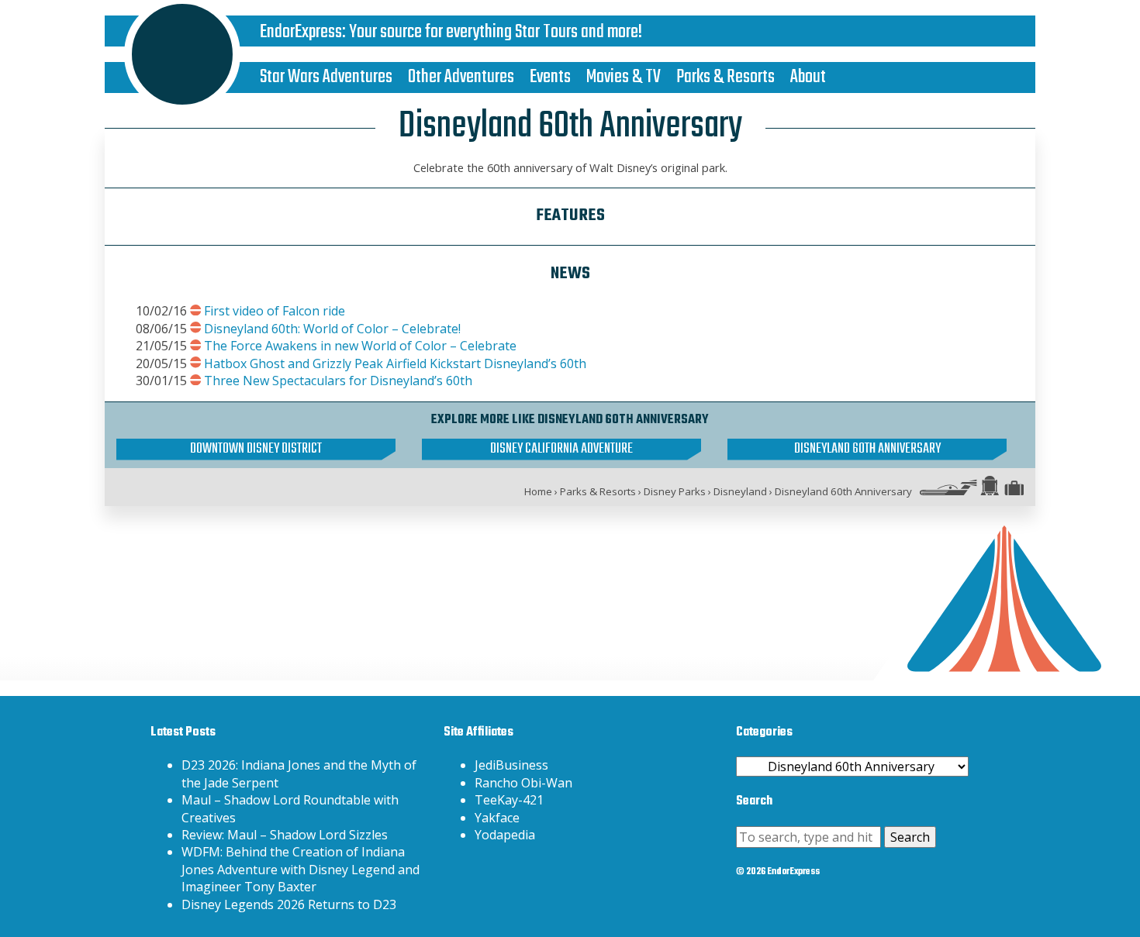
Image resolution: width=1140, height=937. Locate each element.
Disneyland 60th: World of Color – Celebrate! (332, 328)
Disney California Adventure (561, 449)
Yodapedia (505, 834)
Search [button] (910, 837)
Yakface (497, 817)
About (808, 77)
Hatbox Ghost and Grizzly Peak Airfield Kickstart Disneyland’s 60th (395, 363)
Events (550, 77)
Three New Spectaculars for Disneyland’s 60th (338, 380)
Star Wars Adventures (326, 77)
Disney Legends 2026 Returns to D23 (288, 904)
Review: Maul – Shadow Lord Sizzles (284, 834)
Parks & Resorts (725, 77)
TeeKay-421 (509, 799)
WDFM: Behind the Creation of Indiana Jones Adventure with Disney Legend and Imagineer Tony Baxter (300, 869)
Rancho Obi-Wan (523, 782)
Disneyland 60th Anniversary (867, 449)
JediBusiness (511, 764)
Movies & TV (623, 77)
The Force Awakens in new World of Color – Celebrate (360, 345)
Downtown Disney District (256, 449)
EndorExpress (301, 32)
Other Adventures (461, 77)
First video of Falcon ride (274, 310)
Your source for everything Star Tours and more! (495, 32)
